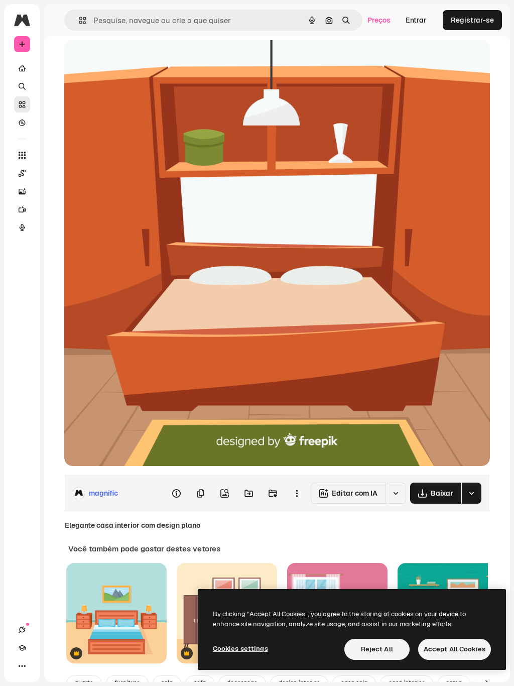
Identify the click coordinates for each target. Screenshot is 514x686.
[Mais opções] (297, 493)
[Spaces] (22, 173)
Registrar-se (472, 20)
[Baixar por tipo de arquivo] (471, 493)
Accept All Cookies (454, 649)
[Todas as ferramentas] (22, 155)
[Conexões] (22, 630)
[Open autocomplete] (78, 20)
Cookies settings (240, 648)
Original (128, 59)
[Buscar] (22, 86)
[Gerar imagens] (22, 191)
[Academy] (22, 648)
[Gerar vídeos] (22, 209)
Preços (379, 20)
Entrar (416, 20)
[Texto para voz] (22, 227)
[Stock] (22, 104)
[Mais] (22, 666)
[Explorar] (22, 123)
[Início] (22, 68)
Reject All (377, 649)
